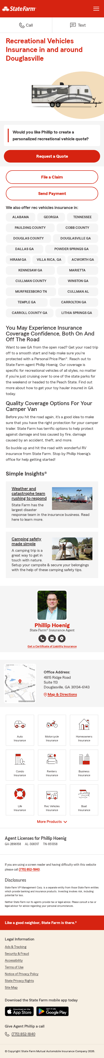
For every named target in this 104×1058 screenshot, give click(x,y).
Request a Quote (52, 156)
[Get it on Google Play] (52, 1011)
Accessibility (14, 960)
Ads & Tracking (15, 947)
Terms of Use (14, 967)
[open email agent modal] (52, 639)
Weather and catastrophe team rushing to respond (29, 493)
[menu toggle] (96, 9)
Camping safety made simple (26, 541)
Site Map (11, 987)
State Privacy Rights (19, 981)
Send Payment (52, 193)
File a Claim (52, 177)
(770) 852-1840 (29, 869)
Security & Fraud (17, 953)
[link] (26, 8)
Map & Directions (62, 694)
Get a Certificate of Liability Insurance (52, 646)
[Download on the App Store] (19, 1011)
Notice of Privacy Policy (21, 974)
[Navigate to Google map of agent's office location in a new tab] (62, 638)
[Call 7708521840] (42, 638)
